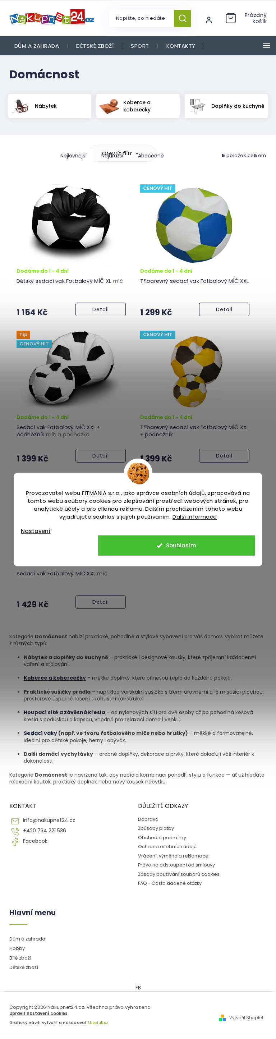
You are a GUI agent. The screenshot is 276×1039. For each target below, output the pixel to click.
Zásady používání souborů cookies (179, 874)
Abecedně (151, 155)
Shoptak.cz (97, 1022)
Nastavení (35, 530)
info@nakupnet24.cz (49, 820)
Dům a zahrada (27, 939)
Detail (100, 309)
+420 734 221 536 (44, 830)
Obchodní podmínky (162, 838)
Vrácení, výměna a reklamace (173, 856)
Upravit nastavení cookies (38, 1013)
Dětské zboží (23, 967)
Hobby (17, 948)
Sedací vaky (40, 733)
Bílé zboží (20, 958)
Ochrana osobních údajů (167, 846)
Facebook (35, 841)
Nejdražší (112, 155)
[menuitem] (36, 45)
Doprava (148, 819)
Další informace (194, 516)
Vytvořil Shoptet (246, 1018)
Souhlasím (181, 545)
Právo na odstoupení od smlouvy (176, 865)
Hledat (185, 18)
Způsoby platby (156, 828)
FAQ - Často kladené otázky (170, 883)
